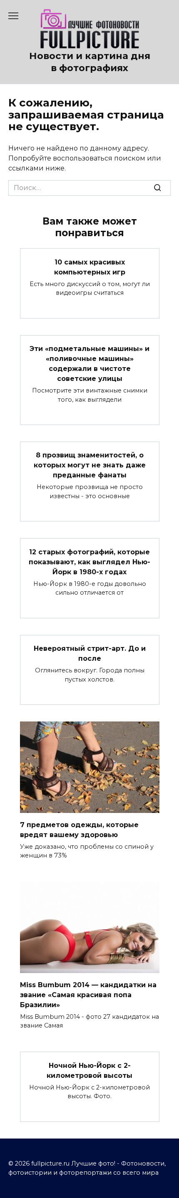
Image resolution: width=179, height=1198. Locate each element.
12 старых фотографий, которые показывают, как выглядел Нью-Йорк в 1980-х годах (89, 562)
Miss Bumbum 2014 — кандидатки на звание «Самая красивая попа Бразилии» (88, 994)
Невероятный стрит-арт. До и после (90, 653)
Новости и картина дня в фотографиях (89, 62)
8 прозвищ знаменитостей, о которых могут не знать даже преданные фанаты (90, 465)
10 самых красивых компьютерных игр (89, 267)
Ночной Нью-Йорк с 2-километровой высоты (89, 1070)
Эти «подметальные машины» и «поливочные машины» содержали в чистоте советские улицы (89, 364)
